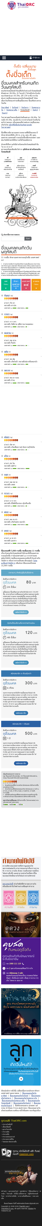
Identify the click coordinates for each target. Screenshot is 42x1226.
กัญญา (7, 295)
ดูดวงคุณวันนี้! (8, 884)
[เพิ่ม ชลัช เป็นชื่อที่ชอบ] (2, 351)
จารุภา (7, 314)
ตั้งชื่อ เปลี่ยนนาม (20, 1193)
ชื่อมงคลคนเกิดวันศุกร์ (22, 1103)
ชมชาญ (7, 332)
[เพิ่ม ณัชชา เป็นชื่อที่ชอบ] (2, 437)
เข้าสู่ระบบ (36, 57)
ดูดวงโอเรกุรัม (7, 1129)
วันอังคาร (24, 107)
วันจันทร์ (15, 107)
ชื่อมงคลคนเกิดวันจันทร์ (19, 1095)
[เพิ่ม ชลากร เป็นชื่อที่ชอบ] (2, 370)
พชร (6, 474)
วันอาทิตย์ (5, 107)
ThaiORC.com (24, 1206)
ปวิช (6, 455)
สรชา (6, 512)
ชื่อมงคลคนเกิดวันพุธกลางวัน (25, 1098)
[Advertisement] (21, 33)
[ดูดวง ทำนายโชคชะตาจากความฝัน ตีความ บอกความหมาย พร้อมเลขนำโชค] (21, 1011)
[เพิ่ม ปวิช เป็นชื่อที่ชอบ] (2, 455)
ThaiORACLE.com (7, 1208)
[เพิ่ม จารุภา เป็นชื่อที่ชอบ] (2, 314)
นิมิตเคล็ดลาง (33, 1191)
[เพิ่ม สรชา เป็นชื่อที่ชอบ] (2, 512)
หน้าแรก (4, 1191)
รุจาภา (7, 493)
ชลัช (6, 351)
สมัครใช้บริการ (21, 612)
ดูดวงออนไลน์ (13, 1191)
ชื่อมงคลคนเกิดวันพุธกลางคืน (13, 1100)
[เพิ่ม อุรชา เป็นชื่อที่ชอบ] (2, 530)
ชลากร (7, 370)
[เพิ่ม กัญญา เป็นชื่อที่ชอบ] (2, 295)
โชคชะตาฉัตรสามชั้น (9, 1141)
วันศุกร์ (35, 110)
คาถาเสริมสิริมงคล (24, 1196)
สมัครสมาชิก (21, 713)
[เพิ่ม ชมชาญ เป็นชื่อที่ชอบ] (2, 332)
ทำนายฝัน (5, 1132)
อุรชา (6, 530)
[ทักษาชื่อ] (41, 300)
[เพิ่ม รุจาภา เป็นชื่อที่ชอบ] (2, 493)
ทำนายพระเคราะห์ (8, 1137)
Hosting (31, 1208)
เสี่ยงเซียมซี (6, 1127)
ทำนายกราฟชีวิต (8, 1139)
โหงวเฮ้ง (9, 1193)
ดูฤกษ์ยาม (23, 1191)
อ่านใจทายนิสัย (11, 1196)
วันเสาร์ (4, 113)
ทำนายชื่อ (5, 1134)
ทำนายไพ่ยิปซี (7, 1124)
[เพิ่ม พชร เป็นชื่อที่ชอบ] (2, 474)
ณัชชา (7, 437)
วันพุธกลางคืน (11, 110)
